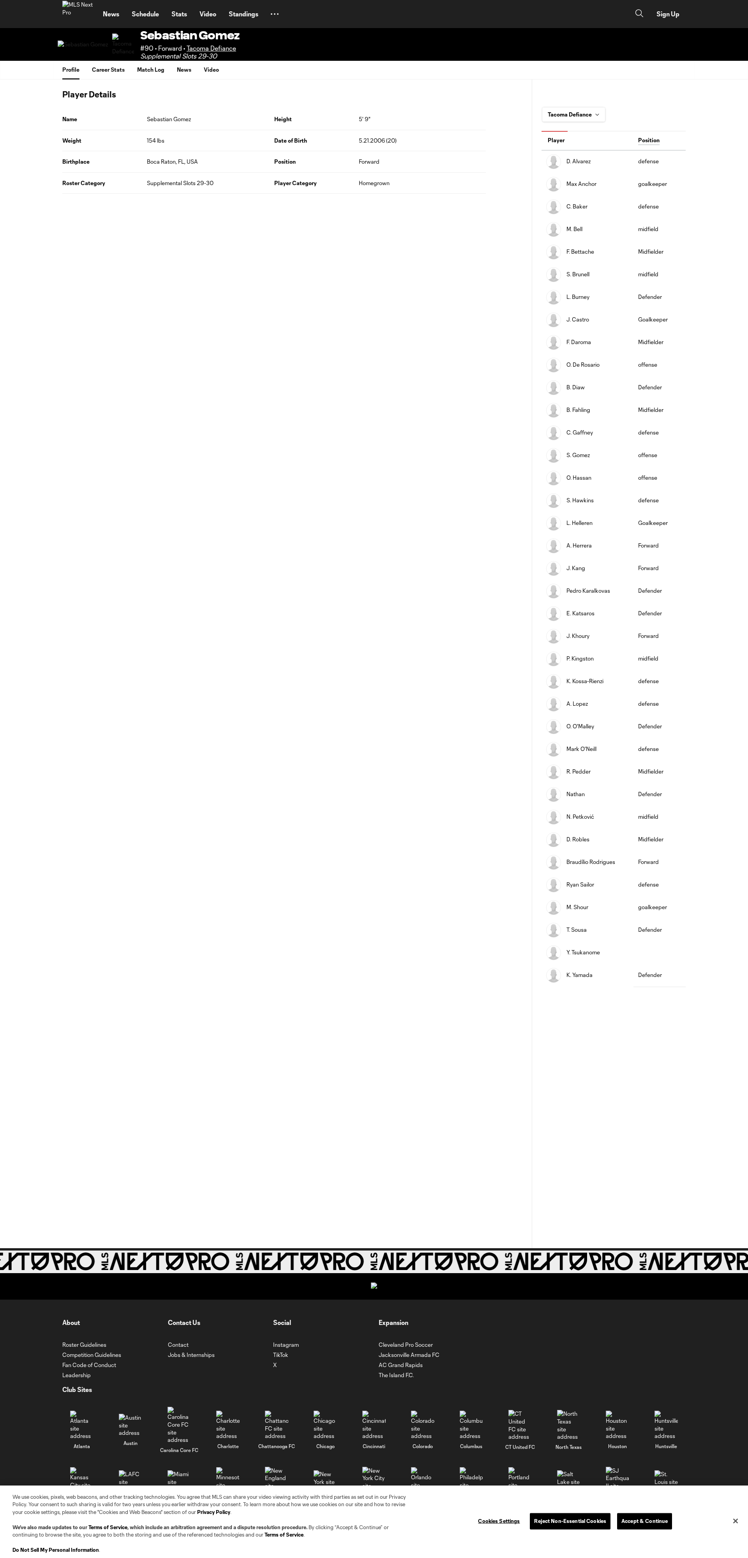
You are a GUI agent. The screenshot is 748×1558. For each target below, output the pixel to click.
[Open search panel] (639, 14)
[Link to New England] (276, 1482)
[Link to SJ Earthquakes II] (617, 1482)
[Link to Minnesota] (228, 1481)
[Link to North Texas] (568, 1425)
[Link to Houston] (617, 1425)
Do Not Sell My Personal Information (55, 1550)
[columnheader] (587, 140)
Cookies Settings (499, 1521)
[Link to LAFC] (130, 1481)
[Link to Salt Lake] (568, 1481)
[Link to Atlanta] (82, 1425)
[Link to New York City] (374, 1482)
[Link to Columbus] (471, 1425)
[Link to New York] (325, 1481)
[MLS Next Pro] (78, 14)
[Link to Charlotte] (228, 1425)
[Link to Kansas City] (82, 1481)
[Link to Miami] (179, 1481)
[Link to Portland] (520, 1481)
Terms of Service (107, 1527)
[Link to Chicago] (325, 1425)
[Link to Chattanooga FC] (276, 1425)
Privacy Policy (213, 1512)
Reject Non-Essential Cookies (570, 1521)
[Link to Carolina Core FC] (179, 1425)
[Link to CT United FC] (520, 1425)
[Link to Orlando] (422, 1481)
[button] (275, 14)
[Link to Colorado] (422, 1425)
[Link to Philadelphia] (471, 1481)
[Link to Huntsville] (666, 1425)
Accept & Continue (644, 1521)
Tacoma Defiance (211, 48)
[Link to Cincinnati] (374, 1425)
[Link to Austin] (130, 1425)
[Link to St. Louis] (666, 1481)
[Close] (735, 1521)
